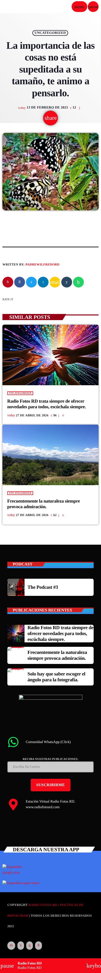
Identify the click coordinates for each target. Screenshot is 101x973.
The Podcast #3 (42, 587)
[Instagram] (29, 945)
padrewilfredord (42, 264)
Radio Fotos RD (42, 905)
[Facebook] (38, 945)
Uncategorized (50, 33)
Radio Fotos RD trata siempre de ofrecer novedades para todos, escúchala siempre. (60, 633)
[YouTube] (11, 945)
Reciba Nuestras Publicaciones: (50, 759)
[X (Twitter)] (20, 945)
